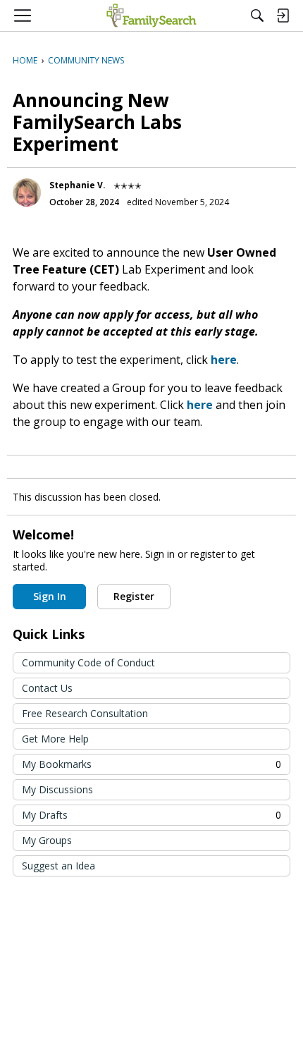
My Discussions (57, 789)
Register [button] (133, 596)
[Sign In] (282, 15)
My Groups (47, 840)
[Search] (257, 15)
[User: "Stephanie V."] (27, 192)
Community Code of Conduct (88, 662)
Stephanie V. (77, 185)
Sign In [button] (49, 596)
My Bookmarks (151, 764)
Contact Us (47, 688)
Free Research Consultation (85, 713)
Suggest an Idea (58, 865)
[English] (151, 15)
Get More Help (55, 738)
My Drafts (151, 814)
